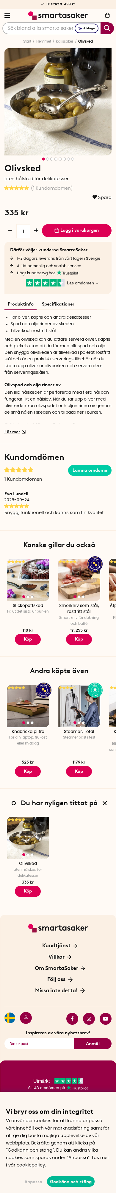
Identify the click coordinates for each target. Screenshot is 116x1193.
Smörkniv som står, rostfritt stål (79, 609)
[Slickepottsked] (28, 580)
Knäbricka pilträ (28, 732)
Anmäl (93, 1043)
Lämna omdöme (90, 470)
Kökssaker (64, 41)
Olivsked (28, 864)
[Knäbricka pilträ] (28, 706)
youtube (103, 1019)
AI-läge (89, 28)
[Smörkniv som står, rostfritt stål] (79, 580)
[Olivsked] (28, 838)
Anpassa (33, 1181)
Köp (28, 639)
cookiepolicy (31, 1165)
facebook (70, 1019)
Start (27, 41)
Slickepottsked (28, 606)
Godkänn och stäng (71, 1181)
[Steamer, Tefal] (79, 706)
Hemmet (43, 41)
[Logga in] (23, 1019)
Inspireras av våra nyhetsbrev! (58, 1032)
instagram (86, 1019)
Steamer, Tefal (79, 732)
